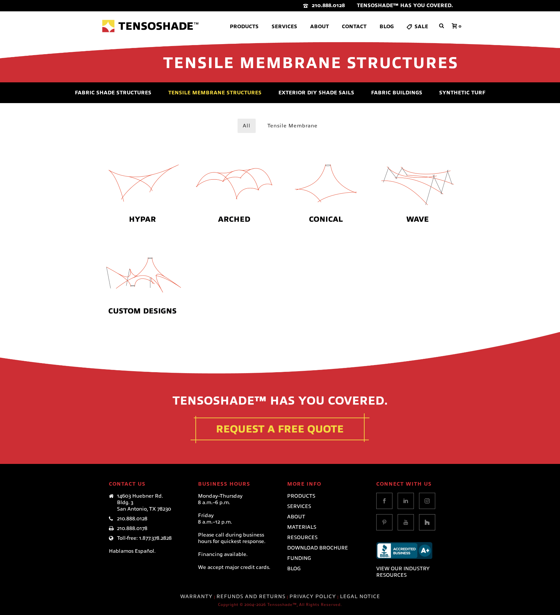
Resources (302, 537)
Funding (299, 558)
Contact (354, 27)
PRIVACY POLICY (312, 596)
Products (244, 27)
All (247, 126)
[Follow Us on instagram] (427, 501)
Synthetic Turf (462, 93)
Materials (301, 527)
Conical (326, 161)
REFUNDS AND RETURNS (251, 596)
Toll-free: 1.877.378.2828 (144, 538)
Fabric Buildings (396, 93)
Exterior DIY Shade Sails (316, 93)
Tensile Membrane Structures (215, 93)
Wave (417, 161)
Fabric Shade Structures (113, 93)
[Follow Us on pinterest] (384, 522)
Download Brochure (317, 548)
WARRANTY (196, 596)
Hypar (142, 161)
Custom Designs (142, 252)
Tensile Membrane (292, 126)
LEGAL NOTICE (360, 596)
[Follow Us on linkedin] (406, 501)
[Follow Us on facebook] (384, 501)
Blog (386, 27)
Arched (234, 161)
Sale (421, 27)
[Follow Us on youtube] (406, 522)
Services (284, 27)
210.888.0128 (328, 5)
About (319, 27)
